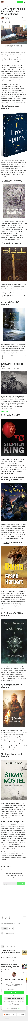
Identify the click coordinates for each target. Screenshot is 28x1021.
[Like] (2, 22)
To (5, 415)
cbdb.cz (3, 92)
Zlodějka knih (10, 684)
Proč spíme (8, 106)
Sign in (25, 2)
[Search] (25, 946)
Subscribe (19, 2)
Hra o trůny (9, 302)
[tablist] (7, 928)
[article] (14, 956)
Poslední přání (11, 613)
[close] (24, 973)
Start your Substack (10, 1014)
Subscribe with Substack (15, 998)
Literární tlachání (9, 17)
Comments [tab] (4, 928)
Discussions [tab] (12, 946)
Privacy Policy (16, 1004)
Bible (6, 243)
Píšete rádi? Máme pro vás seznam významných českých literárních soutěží (10, 966)
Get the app (21, 1014)
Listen (24, 18)
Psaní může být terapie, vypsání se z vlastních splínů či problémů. (10, 970)
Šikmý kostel (11, 754)
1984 (6, 180)
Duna (6, 542)
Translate (4, 6)
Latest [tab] (6, 946)
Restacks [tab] (11, 928)
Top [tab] (3, 946)
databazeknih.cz (19, 90)
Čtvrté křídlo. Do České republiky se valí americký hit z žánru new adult (10, 952)
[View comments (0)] (6, 22)
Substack (7, 1018)
